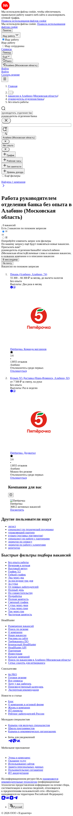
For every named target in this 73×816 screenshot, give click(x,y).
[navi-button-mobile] (4, 79)
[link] (7, 61)
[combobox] (17, 113)
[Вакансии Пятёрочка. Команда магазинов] (40, 318)
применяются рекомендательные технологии (29, 780)
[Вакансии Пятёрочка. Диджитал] (40, 422)
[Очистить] (6, 120)
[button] (5, 68)
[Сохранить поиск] (4, 129)
